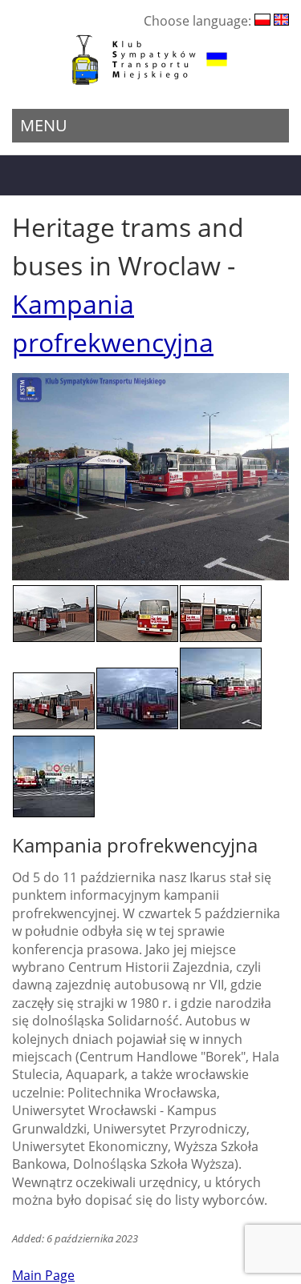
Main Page (43, 1275)
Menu (43, 125)
